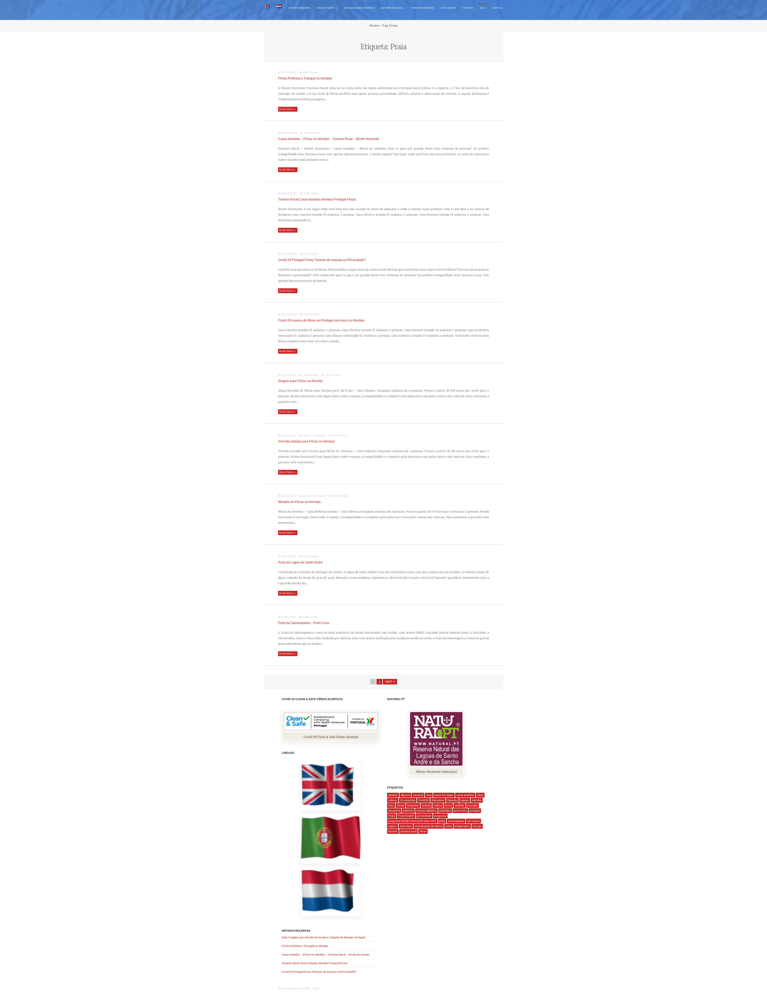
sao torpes (473, 820)
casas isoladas (465, 795)
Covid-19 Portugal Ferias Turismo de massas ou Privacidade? (322, 260)
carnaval (418, 795)
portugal (475, 810)
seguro (392, 826)
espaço (465, 800)
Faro (391, 805)
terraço (477, 826)
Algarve (405, 795)
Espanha (452, 800)
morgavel (394, 810)
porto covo (460, 810)
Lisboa (438, 805)
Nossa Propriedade (423, 8)
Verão (422, 831)
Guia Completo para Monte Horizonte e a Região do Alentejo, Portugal (323, 937)
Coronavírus (407, 800)
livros (448, 805)
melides (459, 805)
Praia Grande (406, 815)
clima (480, 795)
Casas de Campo (325, 8)
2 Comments (310, 374)
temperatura (462, 826)
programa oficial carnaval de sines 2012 (412, 820)
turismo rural (408, 831)
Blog (483, 8)
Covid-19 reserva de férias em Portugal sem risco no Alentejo (321, 320)
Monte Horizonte (299, 8)
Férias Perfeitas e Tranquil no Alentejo (305, 78)
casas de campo (443, 795)
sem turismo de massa (428, 826)
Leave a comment (314, 435)
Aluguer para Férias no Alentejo (300, 381)
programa (440, 815)
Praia (391, 815)
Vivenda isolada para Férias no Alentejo (306, 441)
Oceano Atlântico (426, 810)
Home (374, 25)
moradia (472, 805)
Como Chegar (448, 8)
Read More (286, 109)
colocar (392, 800)
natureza (408, 810)
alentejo (393, 795)
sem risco (406, 826)
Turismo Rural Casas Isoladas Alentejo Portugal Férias (317, 199)
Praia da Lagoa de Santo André (300, 562)
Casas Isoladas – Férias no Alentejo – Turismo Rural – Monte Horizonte (328, 139)
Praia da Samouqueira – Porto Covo (303, 623)
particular (445, 810)
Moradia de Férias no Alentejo (299, 502)
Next (388, 681)
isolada (426, 805)
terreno (392, 831)
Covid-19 (423, 800)
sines (448, 826)
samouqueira (456, 820)
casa (428, 795)
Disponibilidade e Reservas (359, 8)
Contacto (468, 8)
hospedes (413, 805)
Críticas (498, 8)
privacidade (424, 815)
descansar (438, 800)
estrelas (477, 800)
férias (400, 805)
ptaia (442, 820)
